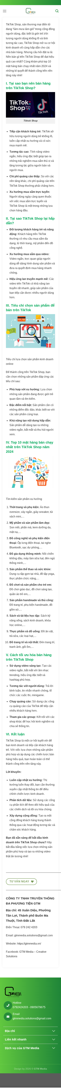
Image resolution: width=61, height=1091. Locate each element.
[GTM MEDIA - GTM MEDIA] (30, 11)
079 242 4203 (29, 927)
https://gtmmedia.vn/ (29, 943)
